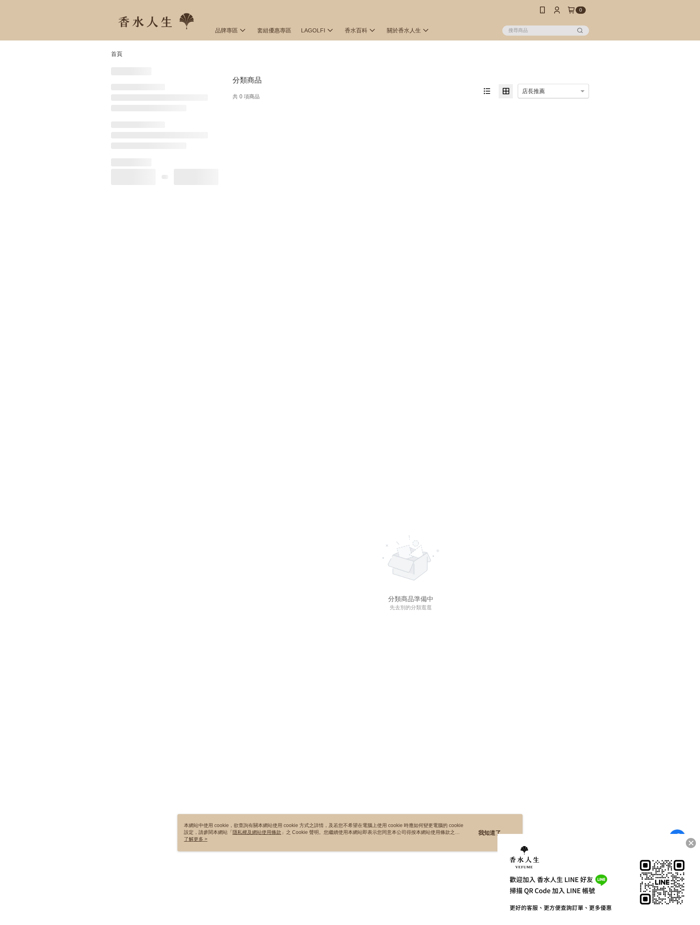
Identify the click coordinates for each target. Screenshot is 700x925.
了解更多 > (195, 839)
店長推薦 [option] (533, 91)
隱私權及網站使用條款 (257, 832)
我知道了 (489, 832)
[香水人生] (156, 21)
